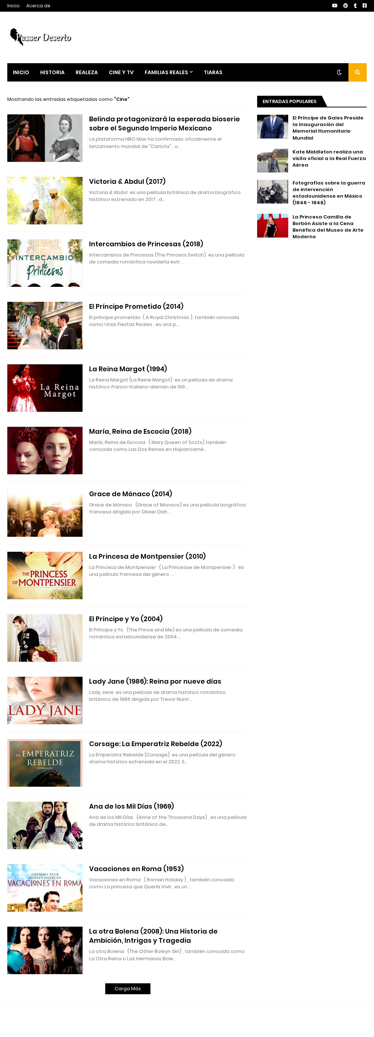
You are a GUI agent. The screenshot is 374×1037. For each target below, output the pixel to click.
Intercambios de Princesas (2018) (146, 243)
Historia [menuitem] (52, 72)
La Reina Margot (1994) (128, 368)
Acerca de (38, 6)
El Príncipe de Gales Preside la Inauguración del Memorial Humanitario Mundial (328, 128)
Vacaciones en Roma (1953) (136, 868)
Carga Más (128, 988)
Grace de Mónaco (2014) (130, 493)
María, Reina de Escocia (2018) (140, 431)
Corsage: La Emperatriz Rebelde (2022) (155, 743)
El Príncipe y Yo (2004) (126, 618)
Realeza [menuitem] (87, 72)
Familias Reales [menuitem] (166, 72)
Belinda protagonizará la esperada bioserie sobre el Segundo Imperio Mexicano (164, 123)
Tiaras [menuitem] (213, 72)
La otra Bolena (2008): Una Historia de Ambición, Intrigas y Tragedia (153, 936)
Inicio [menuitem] (21, 72)
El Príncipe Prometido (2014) (136, 306)
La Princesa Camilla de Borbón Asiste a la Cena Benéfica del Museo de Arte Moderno (328, 227)
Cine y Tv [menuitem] (121, 72)
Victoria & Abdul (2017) (127, 181)
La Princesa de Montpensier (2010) (147, 556)
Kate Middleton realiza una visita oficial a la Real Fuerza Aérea (329, 158)
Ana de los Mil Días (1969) (131, 806)
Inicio (13, 6)
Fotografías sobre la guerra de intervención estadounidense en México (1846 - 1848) (329, 193)
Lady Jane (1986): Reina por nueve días (155, 681)
